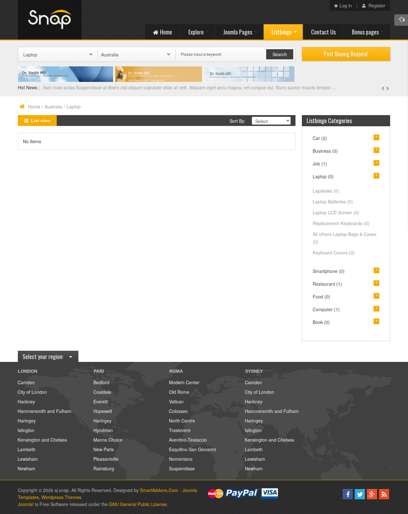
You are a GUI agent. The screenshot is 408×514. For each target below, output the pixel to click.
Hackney (26, 401)
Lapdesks (326, 190)
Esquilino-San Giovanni (192, 449)
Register (376, 5)
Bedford (101, 382)
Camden (26, 382)
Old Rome (179, 392)
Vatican (176, 401)
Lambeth (26, 449)
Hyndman (103, 430)
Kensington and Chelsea (42, 440)
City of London (32, 392)
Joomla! (26, 504)
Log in (345, 5)
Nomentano (181, 459)
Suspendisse (182, 468)
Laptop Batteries (333, 201)
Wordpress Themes (61, 497)
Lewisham (28, 459)
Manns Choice (107, 440)
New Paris (103, 449)
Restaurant (327, 284)
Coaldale (102, 392)
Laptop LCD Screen (336, 212)
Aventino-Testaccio (188, 440)
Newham (26, 468)
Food (321, 296)
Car (320, 138)
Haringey (27, 420)
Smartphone (329, 271)
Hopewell (102, 411)
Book (321, 322)
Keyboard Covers (334, 252)
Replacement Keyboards (341, 223)
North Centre (182, 420)
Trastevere (180, 430)
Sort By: (237, 120)
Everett (100, 401)
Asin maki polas (59, 87)
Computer (326, 309)
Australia (53, 106)
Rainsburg (103, 468)
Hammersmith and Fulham (44, 411)
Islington (26, 430)
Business (325, 151)
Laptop (323, 176)
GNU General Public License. (138, 504)
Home (34, 106)
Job (320, 163)
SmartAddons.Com (159, 490)
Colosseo (178, 411)
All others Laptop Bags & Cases (344, 238)
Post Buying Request (346, 54)
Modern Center (184, 382)
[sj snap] (50, 20)
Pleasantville (106, 459)
